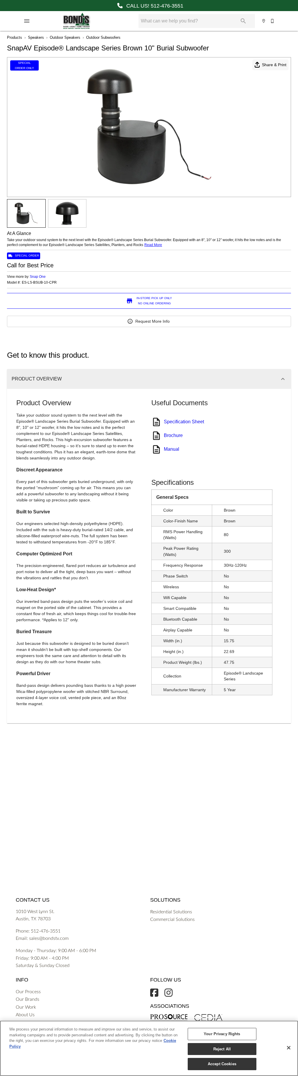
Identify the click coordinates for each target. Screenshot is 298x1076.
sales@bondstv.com (49, 938)
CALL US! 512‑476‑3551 (154, 6)
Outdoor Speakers (65, 37)
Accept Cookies (222, 1064)
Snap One (38, 277)
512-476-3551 (46, 931)
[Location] (264, 20)
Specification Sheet (184, 421)
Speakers (36, 37)
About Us (25, 1014)
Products (14, 37)
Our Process (28, 991)
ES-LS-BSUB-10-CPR (39, 283)
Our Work (26, 1007)
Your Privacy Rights (222, 1034)
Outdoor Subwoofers (103, 37)
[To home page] (76, 21)
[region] (149, 1048)
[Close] (288, 1047)
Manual (171, 449)
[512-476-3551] (272, 20)
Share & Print (274, 64)
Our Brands (27, 999)
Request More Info (152, 321)
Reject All (222, 1049)
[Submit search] (243, 21)
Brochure (173, 435)
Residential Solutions (171, 912)
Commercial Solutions (172, 919)
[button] (26, 20)
